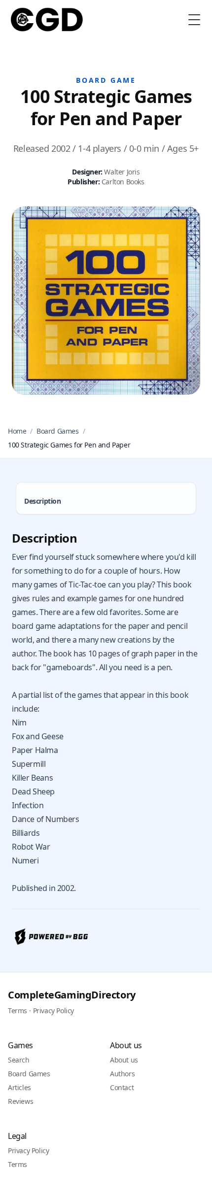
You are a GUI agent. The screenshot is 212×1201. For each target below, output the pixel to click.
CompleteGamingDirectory (72, 994)
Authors (122, 1073)
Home (17, 431)
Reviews (20, 1101)
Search (19, 1059)
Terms (17, 1010)
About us (124, 1059)
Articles (19, 1087)
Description (42, 501)
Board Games (57, 431)
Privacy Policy (53, 1010)
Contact (122, 1087)
